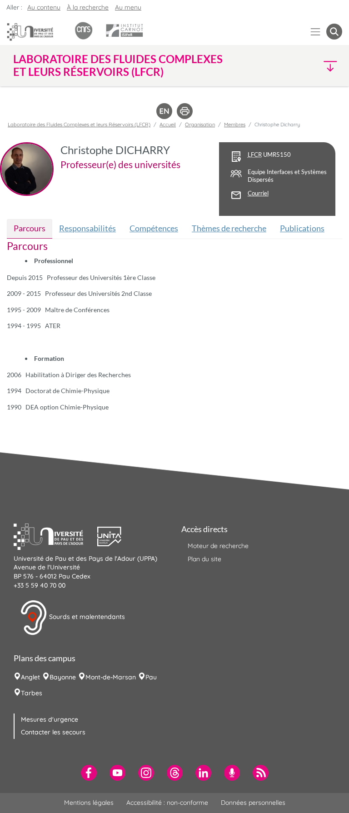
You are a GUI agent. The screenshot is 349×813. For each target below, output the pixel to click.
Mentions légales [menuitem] (89, 802)
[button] (302, 65)
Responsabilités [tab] (87, 228)
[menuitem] (89, 773)
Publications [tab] (302, 228)
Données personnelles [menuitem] (253, 802)
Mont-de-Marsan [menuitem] (110, 677)
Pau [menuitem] (151, 677)
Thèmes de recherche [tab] (229, 228)
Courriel (258, 193)
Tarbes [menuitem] (31, 693)
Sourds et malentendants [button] (86, 617)
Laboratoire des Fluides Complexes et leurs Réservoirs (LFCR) (79, 124)
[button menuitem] (334, 32)
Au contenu (43, 7)
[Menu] (315, 31)
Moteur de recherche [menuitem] (218, 546)
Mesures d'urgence (49, 719)
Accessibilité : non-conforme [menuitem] (167, 802)
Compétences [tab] (154, 228)
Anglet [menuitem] (30, 677)
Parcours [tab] (29, 228)
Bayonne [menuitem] (63, 677)
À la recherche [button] (88, 7)
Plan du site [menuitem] (204, 559)
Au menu (128, 7)
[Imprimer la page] (185, 110)
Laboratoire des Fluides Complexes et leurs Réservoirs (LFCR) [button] (118, 65)
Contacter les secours (53, 732)
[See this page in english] (164, 110)
